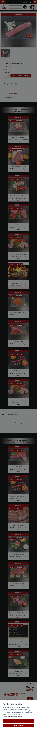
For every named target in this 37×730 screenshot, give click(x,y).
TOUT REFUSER (18, 725)
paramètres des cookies (15, 716)
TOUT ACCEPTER (18, 721)
